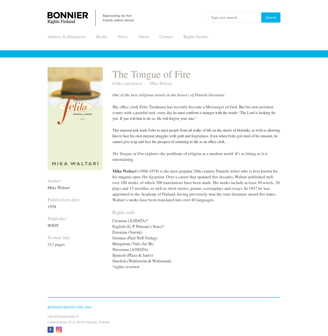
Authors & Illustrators (67, 36)
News (123, 36)
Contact (166, 36)
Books (101, 36)
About (143, 36)
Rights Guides (195, 36)
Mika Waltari (59, 187)
